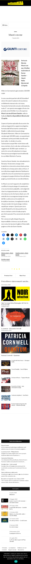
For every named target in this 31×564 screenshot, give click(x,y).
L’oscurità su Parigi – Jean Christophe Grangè (17, 387)
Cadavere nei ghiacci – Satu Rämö (20, 395)
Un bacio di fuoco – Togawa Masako (20, 377)
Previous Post (8, 275)
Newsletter (21, 549)
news (15, 31)
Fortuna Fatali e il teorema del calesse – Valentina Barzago (18, 404)
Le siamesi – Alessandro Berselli (11, 328)
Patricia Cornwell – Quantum (10, 355)
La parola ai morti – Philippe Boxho (10, 451)
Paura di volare (5, 445)
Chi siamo (4, 547)
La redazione (12, 547)
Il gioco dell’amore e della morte (9, 472)
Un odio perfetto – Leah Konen (18, 520)
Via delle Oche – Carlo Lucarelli (9, 464)
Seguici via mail (12, 549)
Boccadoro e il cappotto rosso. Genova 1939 (12, 478)
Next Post (23, 275)
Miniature (12, 494)
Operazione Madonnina (7, 458)
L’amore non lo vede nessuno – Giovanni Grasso (17, 501)
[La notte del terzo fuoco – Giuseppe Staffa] (5, 363)
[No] (29, 558)
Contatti (4, 549)
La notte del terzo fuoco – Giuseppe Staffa (20, 361)
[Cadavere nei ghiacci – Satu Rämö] (5, 398)
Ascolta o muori (5, 259)
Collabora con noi (21, 547)
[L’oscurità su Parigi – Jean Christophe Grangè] (5, 389)
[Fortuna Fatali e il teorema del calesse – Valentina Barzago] (5, 406)
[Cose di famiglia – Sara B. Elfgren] (5, 371)
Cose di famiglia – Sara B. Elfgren (19, 369)
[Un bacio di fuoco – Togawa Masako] (5, 380)
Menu (5, 25)
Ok (16, 561)
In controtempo (13, 527)
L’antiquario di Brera (15, 533)
